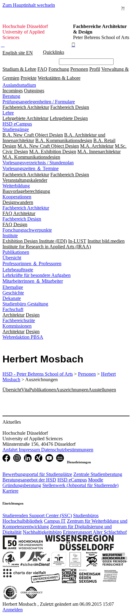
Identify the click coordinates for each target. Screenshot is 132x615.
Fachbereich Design (21, 219)
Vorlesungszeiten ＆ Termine (30, 168)
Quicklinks (53, 52)
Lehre (8, 112)
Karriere (10, 490)
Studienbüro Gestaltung (25, 303)
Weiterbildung (16, 185)
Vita (25, 389)
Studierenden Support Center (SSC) (37, 515)
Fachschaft (12, 309)
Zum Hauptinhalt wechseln (28, 5)
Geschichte (13, 292)
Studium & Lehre (19, 69)
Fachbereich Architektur (25, 207)
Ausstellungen (102, 389)
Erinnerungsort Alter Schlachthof (95, 532)
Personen (79, 69)
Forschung (59, 69)
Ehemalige (12, 287)
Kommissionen (17, 326)
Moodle (95, 479)
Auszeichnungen (72, 389)
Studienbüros (86, 515)
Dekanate (11, 298)
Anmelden (12, 609)
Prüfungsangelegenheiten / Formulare (38, 101)
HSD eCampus (17, 123)
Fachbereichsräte (18, 320)
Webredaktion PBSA (22, 337)
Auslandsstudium (19, 85)
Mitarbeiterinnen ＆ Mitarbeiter (32, 281)
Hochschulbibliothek (22, 521)
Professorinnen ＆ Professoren (31, 263)
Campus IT (55, 521)
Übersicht (11, 257)
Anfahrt (10, 449)
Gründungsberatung (21, 485)
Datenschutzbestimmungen (67, 449)
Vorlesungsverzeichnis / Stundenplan (38, 162)
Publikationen (15, 252)
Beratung (11, 96)
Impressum (30, 449)
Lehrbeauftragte (17, 269)
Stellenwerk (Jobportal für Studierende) (80, 485)
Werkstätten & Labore (59, 78)
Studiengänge (15, 129)
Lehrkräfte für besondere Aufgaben (36, 275)
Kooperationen (16, 196)
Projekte (29, 78)
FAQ (42, 69)
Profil (94, 69)
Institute (10, 235)
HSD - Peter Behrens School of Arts (37, 374)
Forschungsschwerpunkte (27, 230)
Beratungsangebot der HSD (29, 479)
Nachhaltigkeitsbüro (42, 532)
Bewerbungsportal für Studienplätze (37, 474)
